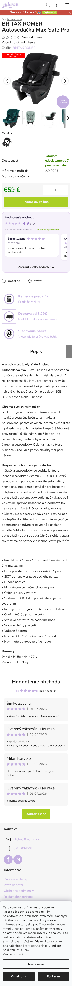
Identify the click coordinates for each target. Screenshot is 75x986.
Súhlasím (53, 976)
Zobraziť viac (36, 814)
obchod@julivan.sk (26, 839)
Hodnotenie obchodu (36, 681)
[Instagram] (17, 859)
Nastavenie (36, 964)
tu (25, 954)
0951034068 (23, 848)
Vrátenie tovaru (14, 885)
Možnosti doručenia (15, 176)
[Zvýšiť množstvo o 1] (65, 190)
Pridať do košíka (36, 202)
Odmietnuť (18, 976)
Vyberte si (50, 12)
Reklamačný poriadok (18, 897)
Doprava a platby (15, 879)
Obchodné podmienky (19, 891)
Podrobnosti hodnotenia (18, 42)
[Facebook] (8, 859)
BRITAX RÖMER (24, 48)
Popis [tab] (36, 351)
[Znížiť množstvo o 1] (46, 190)
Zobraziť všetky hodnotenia (36, 267)
